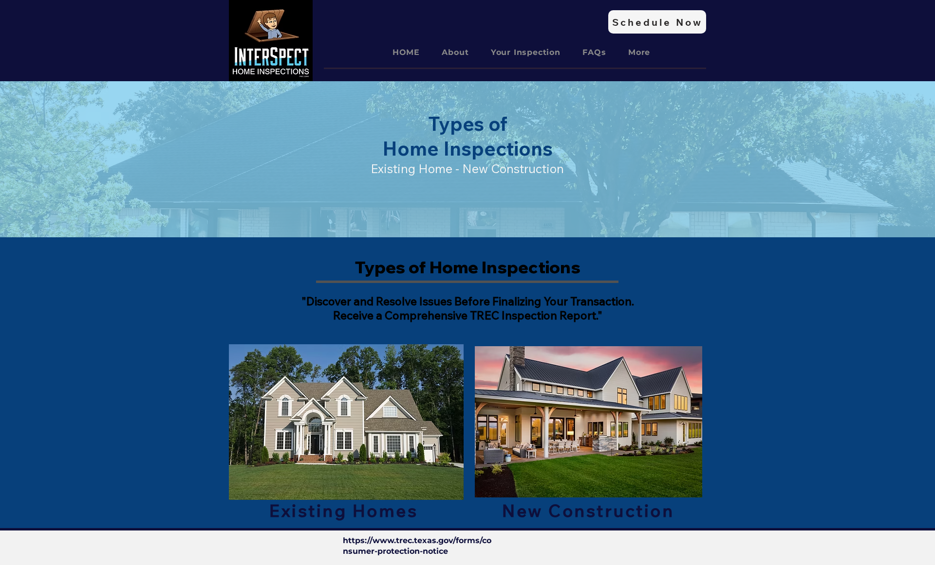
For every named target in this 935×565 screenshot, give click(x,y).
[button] (639, 52)
